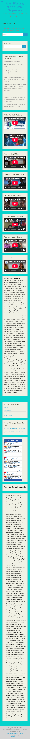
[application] (15, 162)
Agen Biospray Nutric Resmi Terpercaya (15, 7)
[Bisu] (21, 167)
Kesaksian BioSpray (9, 416)
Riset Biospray (8, 410)
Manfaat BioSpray (8, 413)
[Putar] (6, 167)
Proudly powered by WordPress (15, 733)
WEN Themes (15, 737)
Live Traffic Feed (13, 440)
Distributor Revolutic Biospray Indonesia (14, 428)
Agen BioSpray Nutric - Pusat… (14, 447)
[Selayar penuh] (24, 167)
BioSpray (6, 407)
